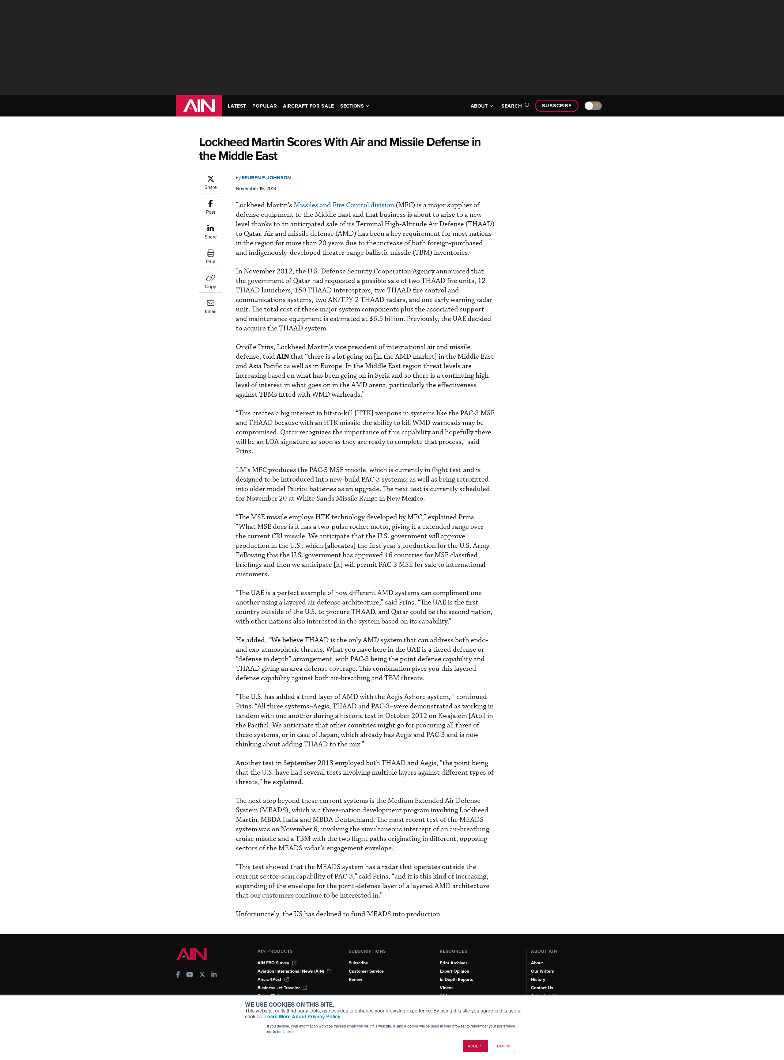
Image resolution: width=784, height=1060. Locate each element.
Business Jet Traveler (279, 987)
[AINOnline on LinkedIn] (214, 975)
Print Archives (454, 963)
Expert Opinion (454, 971)
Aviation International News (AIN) (291, 971)
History (538, 979)
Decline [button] (503, 1045)
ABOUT (479, 106)
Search (511, 106)
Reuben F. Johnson (266, 177)
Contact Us (542, 987)
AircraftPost (269, 979)
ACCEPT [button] (475, 1045)
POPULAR (264, 106)
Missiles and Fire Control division (344, 205)
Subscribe (556, 105)
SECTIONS (352, 106)
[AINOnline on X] (202, 975)
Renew (355, 979)
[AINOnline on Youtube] (189, 975)
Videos (447, 987)
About (537, 963)
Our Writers (542, 971)
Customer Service (366, 971)
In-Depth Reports (456, 979)
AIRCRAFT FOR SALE (308, 106)
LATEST (237, 106)
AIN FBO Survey (273, 963)
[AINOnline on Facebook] (178, 975)
